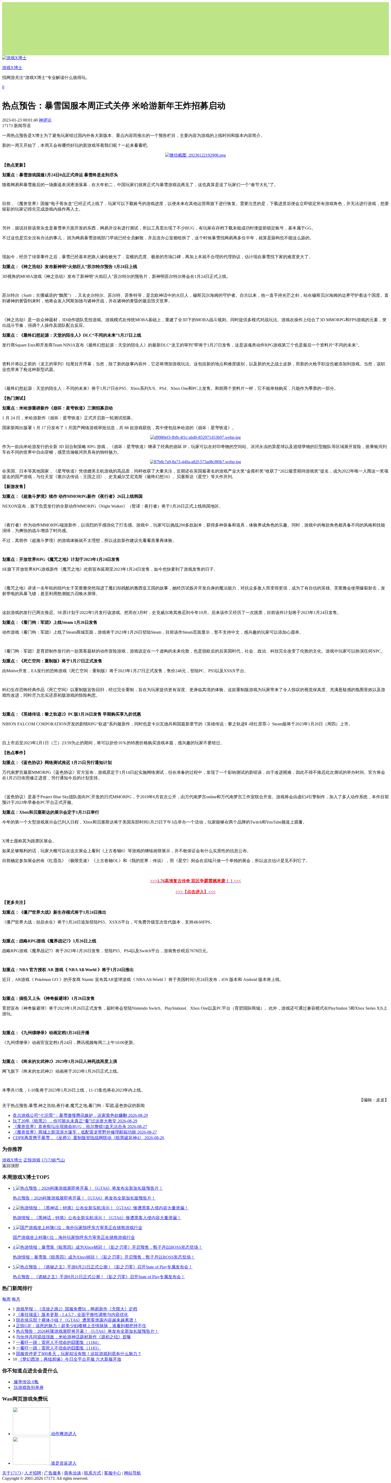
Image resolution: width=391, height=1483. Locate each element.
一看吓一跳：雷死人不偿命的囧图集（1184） (58, 1342)
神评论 (45, 120)
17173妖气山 (53, 1160)
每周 (6, 1299)
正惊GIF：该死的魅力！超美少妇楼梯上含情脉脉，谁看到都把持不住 (81, 1325)
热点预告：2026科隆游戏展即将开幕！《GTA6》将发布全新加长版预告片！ (87, 1331)
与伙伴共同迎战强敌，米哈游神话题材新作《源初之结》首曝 (73, 1337)
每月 (16, 1299)
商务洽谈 (72, 1473)
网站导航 (132, 1473)
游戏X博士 (12, 1160)
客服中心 (112, 1473)
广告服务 (52, 1473)
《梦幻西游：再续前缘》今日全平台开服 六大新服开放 (69, 1359)
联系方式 (92, 1473)
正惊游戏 (31, 1160)
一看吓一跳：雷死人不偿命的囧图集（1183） (58, 1348)
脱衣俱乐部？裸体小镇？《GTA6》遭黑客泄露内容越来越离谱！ (77, 1320)
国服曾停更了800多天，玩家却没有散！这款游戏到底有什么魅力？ (79, 1353)
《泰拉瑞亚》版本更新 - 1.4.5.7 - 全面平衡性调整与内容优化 (72, 1314)
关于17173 (11, 1473)
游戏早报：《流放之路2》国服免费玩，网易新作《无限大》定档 (76, 1309)
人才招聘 (32, 1473)
